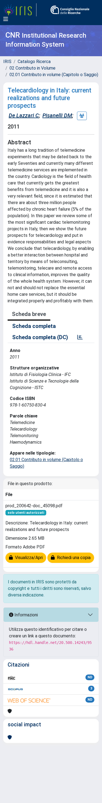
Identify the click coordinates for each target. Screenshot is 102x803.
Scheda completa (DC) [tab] (40, 337)
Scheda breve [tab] (29, 314)
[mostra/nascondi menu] (5, 19)
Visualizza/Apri (28, 557)
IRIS (7, 61)
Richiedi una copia (73, 557)
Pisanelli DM (57, 115)
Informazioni (25, 614)
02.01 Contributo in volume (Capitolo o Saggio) (54, 74)
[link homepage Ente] (69, 9)
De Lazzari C (24, 115)
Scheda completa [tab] (34, 326)
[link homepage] (19, 9)
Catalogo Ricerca (34, 61)
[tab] (80, 337)
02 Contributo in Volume (32, 68)
